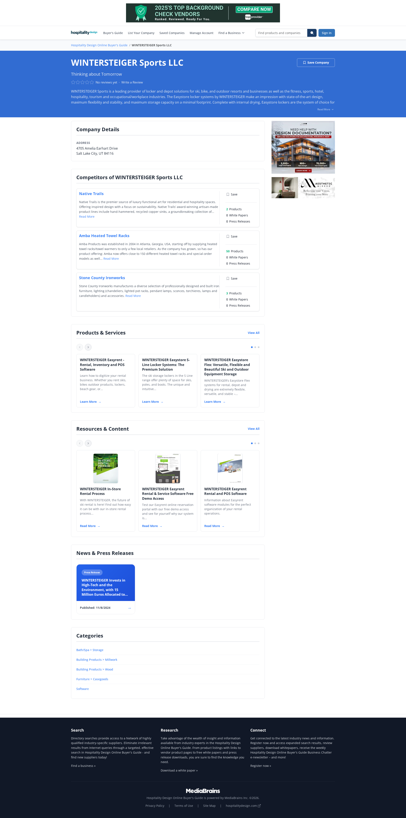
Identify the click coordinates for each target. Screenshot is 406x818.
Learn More (88, 402)
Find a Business (229, 33)
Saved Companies (172, 33)
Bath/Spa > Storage (89, 650)
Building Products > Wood (94, 669)
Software (82, 689)
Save (234, 194)
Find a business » (83, 766)
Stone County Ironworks (102, 277)
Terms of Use (183, 806)
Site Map (209, 806)
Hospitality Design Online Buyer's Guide (99, 45)
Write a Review (132, 82)
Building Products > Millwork (96, 660)
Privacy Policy (154, 806)
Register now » (260, 766)
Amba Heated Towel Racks (104, 235)
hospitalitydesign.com (242, 806)
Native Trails (91, 193)
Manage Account (201, 33)
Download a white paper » (179, 770)
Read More (87, 216)
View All (253, 333)
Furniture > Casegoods (92, 679)
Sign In (327, 33)
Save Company (318, 62)
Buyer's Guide (113, 33)
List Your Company (141, 33)
